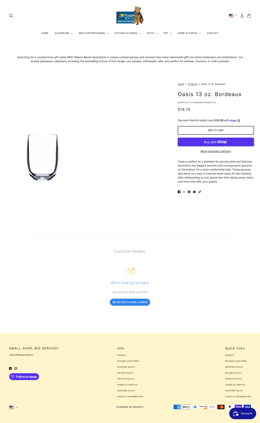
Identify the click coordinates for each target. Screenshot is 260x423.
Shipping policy (126, 391)
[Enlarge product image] (42, 131)
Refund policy (125, 373)
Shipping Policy (126, 367)
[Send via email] (194, 191)
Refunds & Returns (128, 361)
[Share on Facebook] (179, 191)
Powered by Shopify (130, 407)
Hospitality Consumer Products (197, 102)
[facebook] (10, 368)
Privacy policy (126, 379)
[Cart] (249, 16)
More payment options (216, 151)
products (192, 84)
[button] (200, 191)
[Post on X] (184, 191)
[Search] (11, 16)
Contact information (130, 397)
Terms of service (127, 385)
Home (181, 84)
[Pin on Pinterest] (189, 191)
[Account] (242, 16)
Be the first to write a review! (130, 302)
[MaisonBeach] (130, 15)
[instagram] (16, 368)
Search (121, 355)
